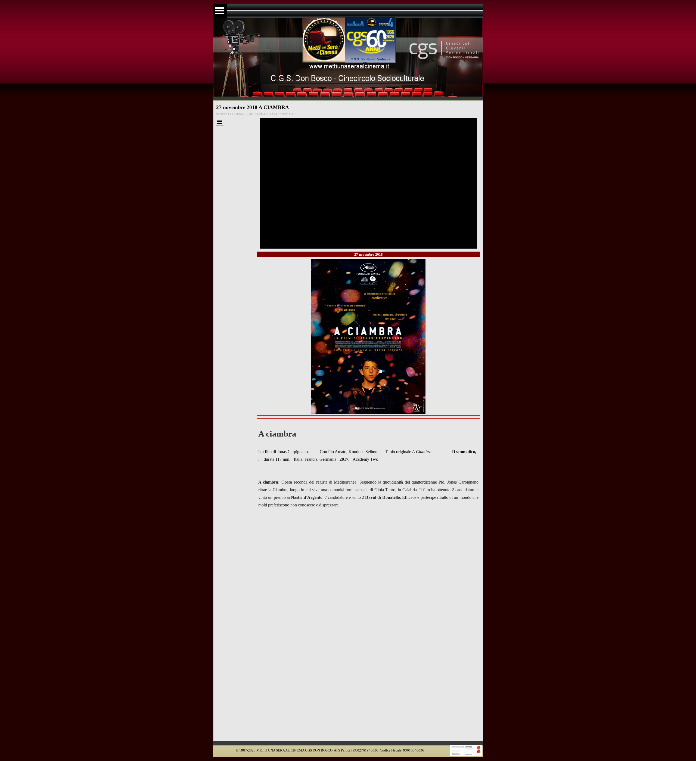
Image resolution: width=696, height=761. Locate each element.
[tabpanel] (368, 464)
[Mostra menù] (220, 11)
